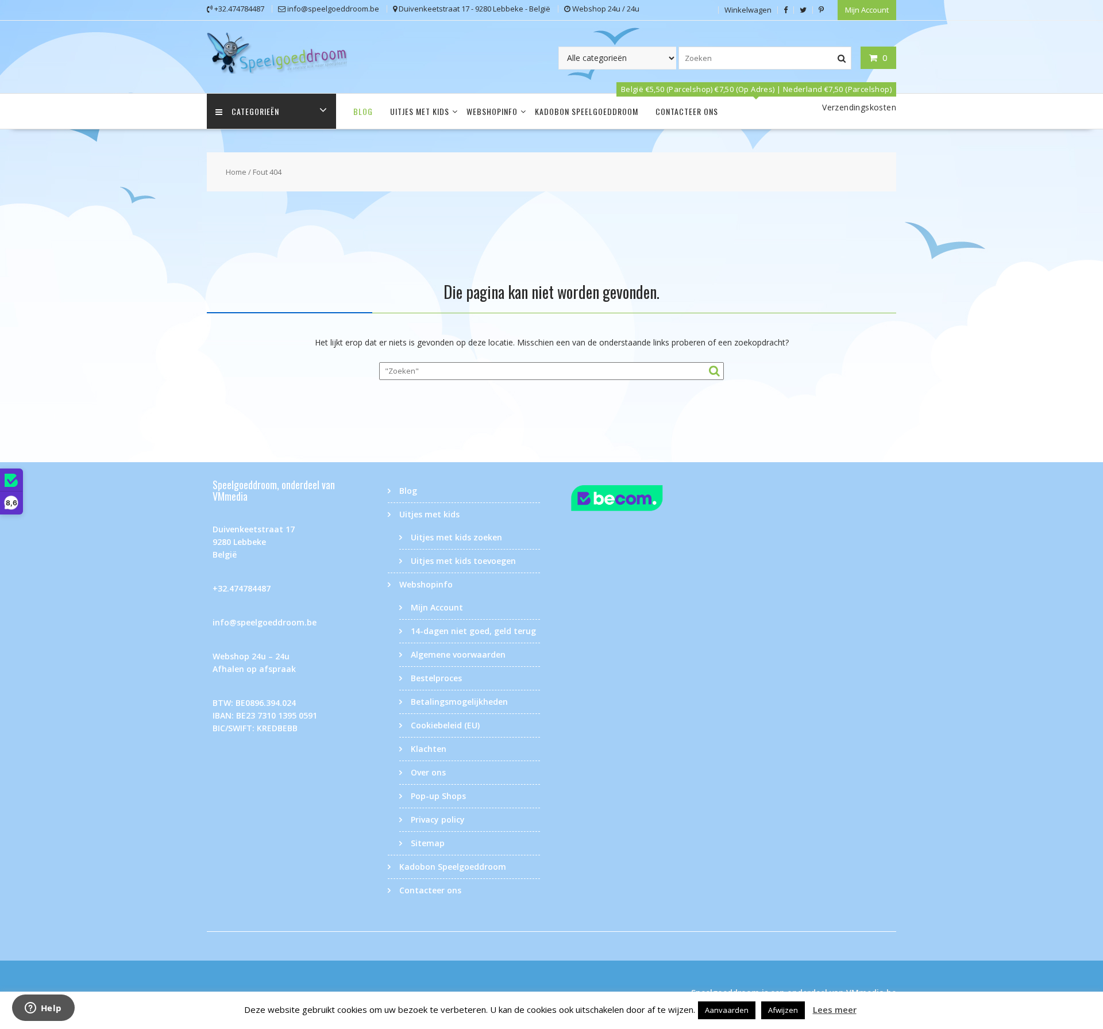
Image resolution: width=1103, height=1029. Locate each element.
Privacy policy (438, 819)
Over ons (428, 772)
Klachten (428, 748)
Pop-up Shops (438, 795)
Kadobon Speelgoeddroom (586, 111)
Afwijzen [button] (783, 1010)
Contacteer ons (686, 111)
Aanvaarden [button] (727, 1010)
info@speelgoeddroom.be (265, 622)
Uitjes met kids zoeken (456, 537)
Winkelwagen (748, 10)
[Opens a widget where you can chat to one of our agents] (43, 1009)
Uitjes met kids (419, 111)
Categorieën (255, 111)
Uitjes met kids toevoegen (463, 560)
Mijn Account (867, 10)
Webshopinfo (492, 111)
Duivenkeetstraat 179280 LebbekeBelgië (254, 542)
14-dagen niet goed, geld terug (473, 630)
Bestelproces (436, 678)
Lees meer (835, 1009)
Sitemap (428, 843)
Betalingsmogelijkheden (459, 701)
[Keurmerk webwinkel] (639, 499)
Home (236, 172)
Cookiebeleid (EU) (445, 725)
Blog (363, 111)
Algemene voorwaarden (458, 654)
